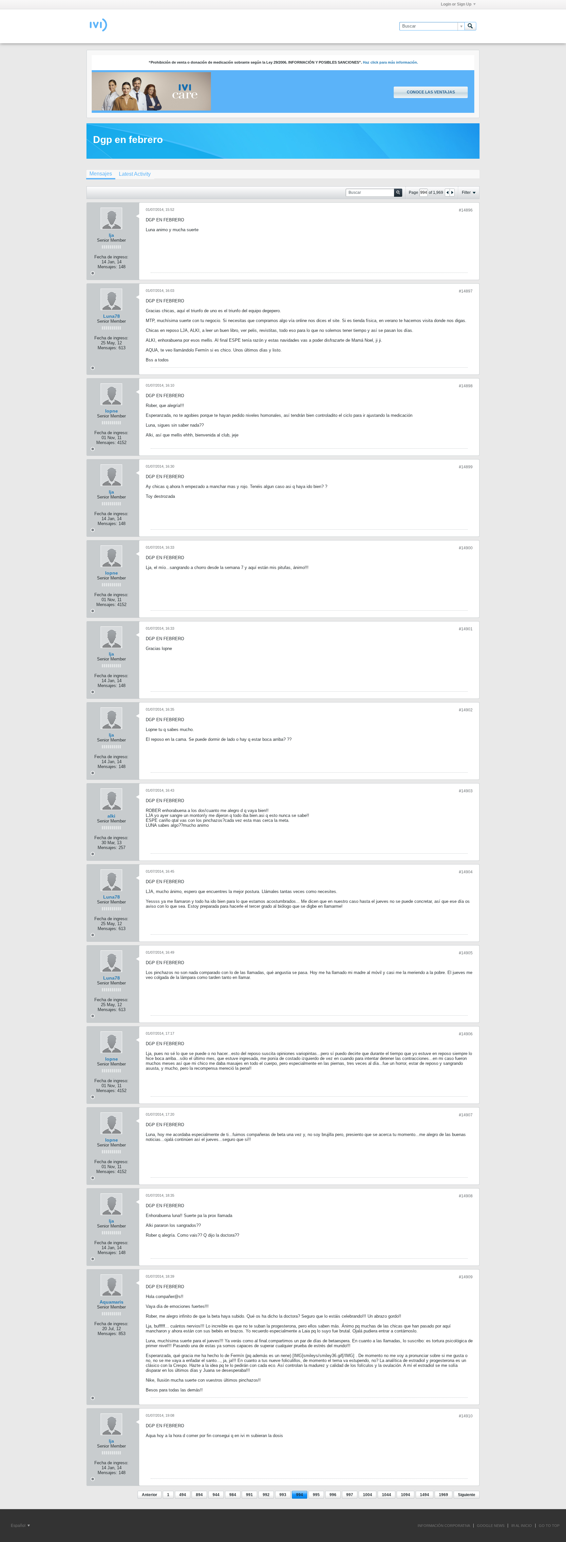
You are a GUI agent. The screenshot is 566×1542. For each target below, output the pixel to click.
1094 (405, 1494)
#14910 (466, 1416)
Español (19, 1525)
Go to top (549, 1526)
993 (282, 1494)
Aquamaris (111, 1302)
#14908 (466, 1196)
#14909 (466, 1277)
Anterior (149, 1494)
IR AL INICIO (521, 1526)
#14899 (466, 467)
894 (199, 1494)
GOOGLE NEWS (490, 1526)
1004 (367, 1494)
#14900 (466, 548)
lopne (111, 411)
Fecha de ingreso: (111, 256)
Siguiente (466, 1494)
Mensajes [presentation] (100, 173)
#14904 (466, 872)
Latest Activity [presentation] (135, 174)
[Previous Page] (447, 192)
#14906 (466, 1034)
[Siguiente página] (452, 192)
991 (249, 1494)
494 (182, 1494)
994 (299, 1494)
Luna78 (111, 316)
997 (349, 1494)
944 (216, 1494)
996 (333, 1494)
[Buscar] (470, 26)
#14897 (466, 291)
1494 (424, 1494)
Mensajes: (107, 266)
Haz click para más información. (390, 62)
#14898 (466, 386)
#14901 (466, 629)
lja (111, 235)
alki (111, 816)
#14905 (466, 953)
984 (232, 1494)
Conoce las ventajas (431, 92)
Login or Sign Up (456, 4)
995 (316, 1494)
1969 (443, 1494)
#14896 (466, 210)
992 (266, 1494)
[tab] (100, 174)
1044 (386, 1494)
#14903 (466, 791)
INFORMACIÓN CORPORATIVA (444, 1526)
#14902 (466, 710)
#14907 (466, 1115)
